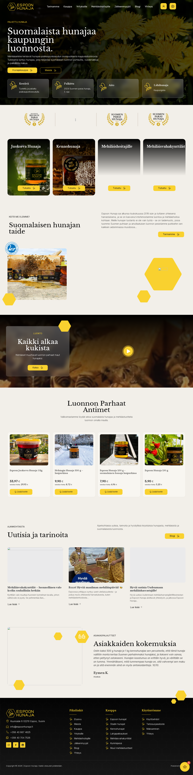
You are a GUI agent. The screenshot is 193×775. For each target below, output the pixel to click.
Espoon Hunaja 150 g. (157, 470)
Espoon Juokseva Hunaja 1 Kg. (26, 470)
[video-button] (128, 351)
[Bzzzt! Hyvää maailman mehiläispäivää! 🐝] (96, 565)
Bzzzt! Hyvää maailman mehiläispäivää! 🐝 (96, 587)
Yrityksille (81, 6)
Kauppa (68, 6)
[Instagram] (8, 744)
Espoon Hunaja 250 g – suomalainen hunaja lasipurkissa (118, 472)
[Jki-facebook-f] (15, 744)
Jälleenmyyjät (122, 6)
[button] (21, 492)
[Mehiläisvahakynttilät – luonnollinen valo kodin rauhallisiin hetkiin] (35, 565)
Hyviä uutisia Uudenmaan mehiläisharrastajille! (146, 589)
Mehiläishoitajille (100, 6)
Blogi (137, 6)
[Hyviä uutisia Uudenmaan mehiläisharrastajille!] (158, 565)
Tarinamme (53, 6)
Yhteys (149, 6)
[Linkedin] (22, 744)
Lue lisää (12, 604)
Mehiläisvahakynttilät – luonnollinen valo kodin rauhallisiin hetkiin (34, 589)
